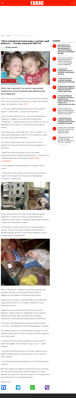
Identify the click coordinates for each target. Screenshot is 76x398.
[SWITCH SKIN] (74, 3)
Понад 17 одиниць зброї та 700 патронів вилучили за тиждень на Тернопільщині (66, 111)
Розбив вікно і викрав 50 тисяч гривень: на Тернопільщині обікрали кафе (66, 130)
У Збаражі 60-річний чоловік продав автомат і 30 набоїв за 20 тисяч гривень (66, 139)
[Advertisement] (38, 21)
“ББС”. (26, 104)
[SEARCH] (71, 2)
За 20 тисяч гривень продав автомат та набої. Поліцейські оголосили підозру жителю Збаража (65, 61)
